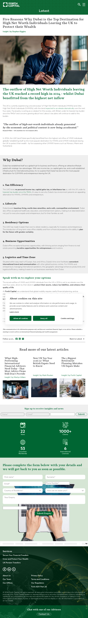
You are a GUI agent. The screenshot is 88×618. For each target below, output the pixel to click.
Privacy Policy (37, 576)
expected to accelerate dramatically (60, 108)
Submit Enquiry (44, 513)
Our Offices (7, 583)
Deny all (43, 318)
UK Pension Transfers (12, 563)
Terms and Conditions (40, 579)
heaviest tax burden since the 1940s (17, 192)
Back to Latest (76, 339)
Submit (81, 414)
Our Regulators (37, 583)
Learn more (14, 312)
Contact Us (44, 614)
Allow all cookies (20, 318)
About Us (7, 576)
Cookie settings (67, 318)
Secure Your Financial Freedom (15, 555)
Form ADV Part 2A (39, 587)
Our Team (7, 579)
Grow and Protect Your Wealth (15, 559)
